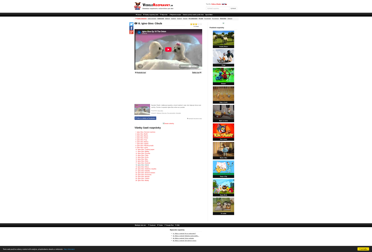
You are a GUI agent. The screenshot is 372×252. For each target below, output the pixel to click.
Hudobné (173, 18)
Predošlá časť (141, 72)
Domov (139, 14)
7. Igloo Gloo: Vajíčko (142, 144)
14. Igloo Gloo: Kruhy (142, 157)
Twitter (161, 225)
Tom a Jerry (223, 139)
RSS (178, 225)
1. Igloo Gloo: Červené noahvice (145, 132)
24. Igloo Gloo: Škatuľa (142, 176)
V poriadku (363, 249)
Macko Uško (223, 158)
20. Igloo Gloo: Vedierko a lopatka (146, 169)
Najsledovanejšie (176, 14)
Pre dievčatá (207, 18)
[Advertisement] (168, 88)
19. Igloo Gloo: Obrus (142, 167)
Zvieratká (178, 113)
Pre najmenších (171, 113)
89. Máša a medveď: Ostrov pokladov (183, 238)
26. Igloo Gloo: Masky (142, 180)
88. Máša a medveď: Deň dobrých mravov (184, 240)
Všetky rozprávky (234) (151, 14)
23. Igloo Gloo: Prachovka (143, 175)
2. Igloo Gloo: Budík (142, 134)
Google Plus (170, 225)
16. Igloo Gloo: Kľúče (142, 161)
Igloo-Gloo (160, 110)
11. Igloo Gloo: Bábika (142, 151)
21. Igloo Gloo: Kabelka (143, 171)
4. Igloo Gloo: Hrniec (142, 138)
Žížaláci (223, 84)
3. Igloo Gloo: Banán (142, 136)
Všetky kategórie (142, 18)
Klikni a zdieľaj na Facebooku (146, 118)
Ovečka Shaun (223, 46)
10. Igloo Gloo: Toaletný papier (145, 149)
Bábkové (167, 18)
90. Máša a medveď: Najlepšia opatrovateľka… (186, 236)
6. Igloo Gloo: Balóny (142, 142)
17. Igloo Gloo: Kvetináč (143, 163)
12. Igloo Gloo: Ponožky (143, 153)
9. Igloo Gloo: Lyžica (142, 147)
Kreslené (179, 18)
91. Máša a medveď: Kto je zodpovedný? (184, 233)
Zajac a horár (223, 102)
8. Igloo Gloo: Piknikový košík (144, 145)
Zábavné (229, 18)
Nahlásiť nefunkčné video (195, 118)
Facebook (152, 225)
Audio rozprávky (152, 18)
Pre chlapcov (215, 18)
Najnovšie (164, 14)
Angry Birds (223, 195)
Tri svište (223, 213)
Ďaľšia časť (196, 72)
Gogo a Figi (223, 176)
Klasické (185, 18)
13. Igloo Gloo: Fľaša (142, 155)
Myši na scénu (223, 121)
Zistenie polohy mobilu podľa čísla (193, 14)
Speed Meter (209, 14)
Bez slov (164, 113)
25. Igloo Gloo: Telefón (142, 178)
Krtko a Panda (216, 4)
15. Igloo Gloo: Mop (142, 159)
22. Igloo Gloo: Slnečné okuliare (145, 173)
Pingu (223, 65)
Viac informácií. (69, 249)
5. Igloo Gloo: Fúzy (141, 140)
